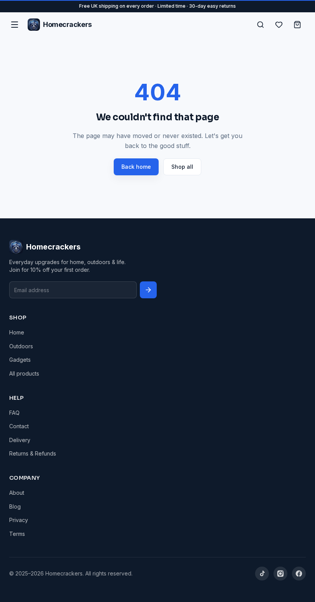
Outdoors (21, 346)
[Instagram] (280, 573)
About (16, 492)
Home (16, 332)
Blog (15, 506)
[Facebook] (299, 573)
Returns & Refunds (32, 453)
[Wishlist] (278, 24)
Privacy (18, 520)
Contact (19, 426)
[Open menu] (14, 24)
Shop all (182, 166)
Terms (17, 533)
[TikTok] (262, 573)
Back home (136, 166)
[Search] (260, 24)
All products (24, 373)
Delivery (19, 440)
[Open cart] (297, 24)
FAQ (14, 412)
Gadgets (20, 359)
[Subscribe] (148, 289)
